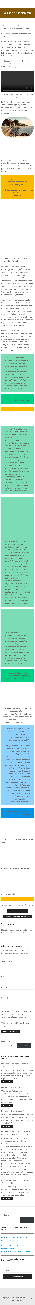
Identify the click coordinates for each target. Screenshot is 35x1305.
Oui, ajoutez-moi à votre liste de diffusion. (15, 1024)
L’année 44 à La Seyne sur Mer (13, 1111)
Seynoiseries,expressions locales (16, 28)
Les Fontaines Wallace (10, 1087)
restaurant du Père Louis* (16, 592)
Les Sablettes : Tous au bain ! (17, 911)
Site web (4, 998)
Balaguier (11, 894)
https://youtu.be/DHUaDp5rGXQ (19, 190)
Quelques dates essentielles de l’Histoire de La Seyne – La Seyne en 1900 (16, 933)
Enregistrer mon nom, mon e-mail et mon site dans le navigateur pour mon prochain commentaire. (17, 1014)
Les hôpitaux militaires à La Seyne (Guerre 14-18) (15, 1251)
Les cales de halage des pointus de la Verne (14, 1237)
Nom (4, 976)
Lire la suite (7, 1081)
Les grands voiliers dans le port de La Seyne (17, 916)
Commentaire (7, 961)
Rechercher (6, 1041)
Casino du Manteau (20, 868)
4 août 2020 (8, 26)
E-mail (4, 987)
